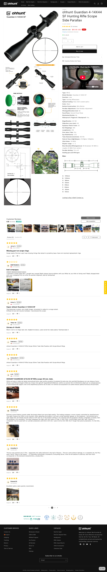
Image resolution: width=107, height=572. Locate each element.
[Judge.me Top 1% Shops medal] (73, 517)
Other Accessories (59, 545)
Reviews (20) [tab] (10, 237)
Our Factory (32, 540)
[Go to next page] (58, 508)
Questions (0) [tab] (18, 237)
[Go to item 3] (28, 228)
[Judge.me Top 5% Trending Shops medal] (80, 517)
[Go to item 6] (53, 228)
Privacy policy (52, 570)
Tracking (6, 540)
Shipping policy (70, 570)
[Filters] (89, 237)
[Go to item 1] (11, 228)
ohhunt (28, 570)
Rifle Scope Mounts (59, 543)
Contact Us (7, 532)
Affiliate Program (33, 537)
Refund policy (44, 570)
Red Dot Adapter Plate (60, 534)
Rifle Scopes (57, 540)
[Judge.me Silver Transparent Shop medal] (60, 517)
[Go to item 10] (87, 228)
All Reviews (32, 543)
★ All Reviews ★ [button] (105, 287)
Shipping (64, 31)
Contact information (79, 570)
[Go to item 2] (19, 228)
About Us (31, 545)
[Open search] (84, 237)
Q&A (30, 548)
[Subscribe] (66, 560)
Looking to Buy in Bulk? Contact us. (73, 197)
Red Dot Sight (58, 532)
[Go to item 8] (70, 228)
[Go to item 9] (79, 228)
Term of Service (8, 548)
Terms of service (61, 570)
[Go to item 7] (62, 228)
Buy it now (79, 51)
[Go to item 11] (96, 228)
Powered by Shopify (35, 570)
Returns (6, 543)
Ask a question (90, 221)
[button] (31, 2)
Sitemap (31, 551)
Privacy (6, 545)
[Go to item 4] (36, 228)
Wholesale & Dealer (34, 532)
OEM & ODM (32, 534)
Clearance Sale (58, 548)
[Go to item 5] (45, 228)
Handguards (57, 537)
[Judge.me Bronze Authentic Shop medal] (66, 517)
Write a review (91, 218)
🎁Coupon (7, 534)
